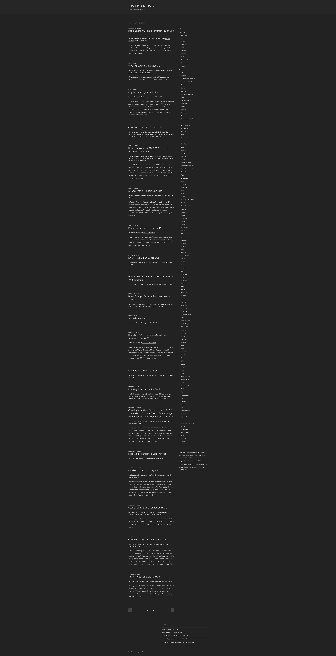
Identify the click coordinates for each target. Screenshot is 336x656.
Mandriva (184, 283)
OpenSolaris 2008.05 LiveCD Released (148, 127)
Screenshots (184, 60)
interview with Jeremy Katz (153, 195)
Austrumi (183, 141)
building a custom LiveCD (158, 421)
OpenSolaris (184, 308)
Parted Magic (185, 323)
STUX (183, 373)
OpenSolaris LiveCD (151, 132)
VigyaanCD (184, 417)
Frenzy (183, 215)
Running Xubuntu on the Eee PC (145, 389)
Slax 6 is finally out (156, 323)
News (182, 47)
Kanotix (183, 249)
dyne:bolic (184, 184)
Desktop (183, 75)
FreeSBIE (183, 209)
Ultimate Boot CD (186, 410)
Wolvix (183, 426)
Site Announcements (187, 63)
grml (182, 237)
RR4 (182, 345)
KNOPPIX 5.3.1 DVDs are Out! (143, 257)
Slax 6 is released (137, 318)
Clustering (184, 72)
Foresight (183, 203)
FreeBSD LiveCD (186, 206)
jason (180, 467)
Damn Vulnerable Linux (187, 165)
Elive (182, 190)
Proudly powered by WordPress (137, 652)
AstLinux (183, 138)
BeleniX (183, 150)
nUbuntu (183, 302)
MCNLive (184, 286)
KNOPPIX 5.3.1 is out (152, 262)
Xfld (182, 435)
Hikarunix (184, 240)
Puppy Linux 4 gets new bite (143, 92)
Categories (182, 32)
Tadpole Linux (185, 395)
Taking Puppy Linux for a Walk (144, 576)
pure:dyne (184, 339)
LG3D (182, 271)
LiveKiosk (184, 280)
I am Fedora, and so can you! (143, 470)
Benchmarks (184, 35)
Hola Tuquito (184, 243)
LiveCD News (141, 6)
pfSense (183, 330)
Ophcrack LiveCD (186, 314)
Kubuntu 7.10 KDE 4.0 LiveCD (144, 370)
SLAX (182, 367)
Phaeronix (184, 333)
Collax (183, 159)
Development (185, 85)
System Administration (187, 119)
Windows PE (184, 420)
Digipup (183, 175)
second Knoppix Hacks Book (160, 304)
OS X (182, 317)
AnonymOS (184, 131)
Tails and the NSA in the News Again (172, 629)
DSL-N (183, 181)
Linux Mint (184, 274)
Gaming (183, 91)
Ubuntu (183, 404)
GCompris (184, 218)
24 (157, 610)
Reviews (183, 57)
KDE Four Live (185, 255)
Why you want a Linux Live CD (144, 65)
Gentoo (183, 224)
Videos (183, 66)
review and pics (143, 544)
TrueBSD (183, 401)
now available (151, 512)
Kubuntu (183, 265)
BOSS (183, 153)
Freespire (183, 212)
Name (181, 123)
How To (183, 41)
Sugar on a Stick (185, 376)
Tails (182, 398)
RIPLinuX (184, 342)
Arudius (183, 134)
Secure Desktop (187, 81)
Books (183, 38)
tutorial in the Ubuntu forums (141, 158)
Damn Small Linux (186, 162)
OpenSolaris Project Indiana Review (147, 539)
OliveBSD (184, 305)
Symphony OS (185, 386)
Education (184, 88)
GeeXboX (184, 221)
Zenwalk (183, 441)
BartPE (183, 147)
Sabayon (183, 351)
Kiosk (182, 97)
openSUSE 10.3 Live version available (147, 507)
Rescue (183, 106)
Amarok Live (184, 128)
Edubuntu (184, 187)
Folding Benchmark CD (187, 200)
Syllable (183, 382)
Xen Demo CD (185, 432)
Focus (180, 70)
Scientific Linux (185, 355)
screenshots (141, 458)
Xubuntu (183, 438)
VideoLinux (184, 413)
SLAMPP (183, 364)
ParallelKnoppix (185, 320)
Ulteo (182, 407)
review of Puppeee (149, 232)
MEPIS (183, 289)
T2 (182, 392)
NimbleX (183, 299)
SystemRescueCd (186, 389)
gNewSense (184, 227)
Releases (183, 53)
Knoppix (183, 258)
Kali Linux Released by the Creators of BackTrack (175, 639)
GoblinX (183, 230)
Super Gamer (185, 379)
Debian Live (184, 172)
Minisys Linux (185, 292)
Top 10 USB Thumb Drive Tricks (193, 461)
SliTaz (183, 370)
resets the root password (145, 284)
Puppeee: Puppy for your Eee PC (145, 228)
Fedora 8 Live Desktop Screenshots (147, 453)
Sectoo (183, 358)
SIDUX (183, 361)
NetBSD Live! (185, 296)
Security (183, 113)
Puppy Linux (160, 97)
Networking (184, 103)
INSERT (183, 246)
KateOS (183, 252)
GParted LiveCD (185, 234)
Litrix (182, 277)
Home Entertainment (187, 94)
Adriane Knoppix (185, 125)
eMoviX (183, 193)
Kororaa (183, 261)
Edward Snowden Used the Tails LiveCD (195, 452)
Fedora (183, 196)
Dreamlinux (184, 178)
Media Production (186, 100)
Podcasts (183, 50)
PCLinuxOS (184, 327)
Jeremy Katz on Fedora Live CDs (145, 190)
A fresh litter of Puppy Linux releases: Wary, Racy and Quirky (178, 642)
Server (183, 116)
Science (183, 109)
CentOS (183, 156)
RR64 (183, 348)
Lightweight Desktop (189, 78)
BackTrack (184, 144)
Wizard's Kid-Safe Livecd (188, 423)
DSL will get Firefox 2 (149, 343)
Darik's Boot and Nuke (187, 169)
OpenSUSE (184, 311)
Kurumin (183, 268)
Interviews (184, 44)
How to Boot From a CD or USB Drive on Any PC (175, 635)
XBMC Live (184, 429)
